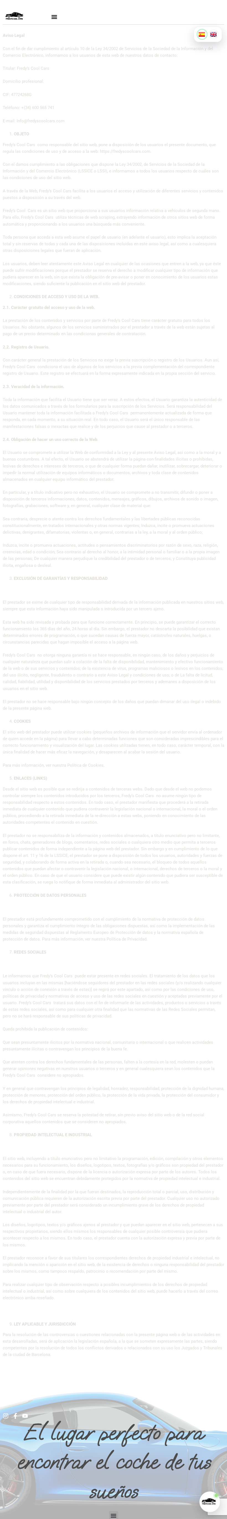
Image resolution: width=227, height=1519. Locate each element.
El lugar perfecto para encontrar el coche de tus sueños (114, 1462)
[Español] (202, 34)
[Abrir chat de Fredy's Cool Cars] (209, 1501)
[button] (54, 16)
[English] (213, 34)
